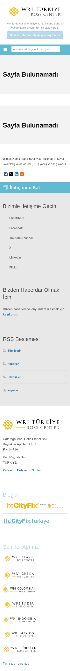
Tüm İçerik (14, 350)
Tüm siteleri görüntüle (16, 663)
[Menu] (5, 49)
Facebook (16, 228)
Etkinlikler (14, 377)
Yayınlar (13, 390)
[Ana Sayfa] (35, 11)
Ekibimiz (37, 470)
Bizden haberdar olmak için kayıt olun (35, 35)
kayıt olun (10, 314)
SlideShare (16, 218)
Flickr (13, 267)
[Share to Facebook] (6, 174)
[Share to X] (11, 174)
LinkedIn (15, 257)
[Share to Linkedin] (16, 174)
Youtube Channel (21, 238)
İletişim (22, 470)
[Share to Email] (22, 174)
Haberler (13, 364)
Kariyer (7, 470)
